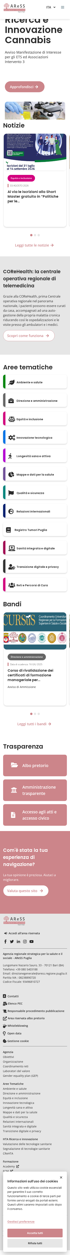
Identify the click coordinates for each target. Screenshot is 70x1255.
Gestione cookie (18, 1041)
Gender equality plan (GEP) (20, 1076)
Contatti (13, 996)
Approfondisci (21, 86)
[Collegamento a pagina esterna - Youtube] (31, 941)
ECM (6, 1171)
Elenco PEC (15, 1003)
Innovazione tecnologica (18, 1103)
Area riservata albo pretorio (26, 1018)
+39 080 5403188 (27, 969)
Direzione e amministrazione (27, 657)
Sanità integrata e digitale (20, 1126)
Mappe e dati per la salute (20, 1112)
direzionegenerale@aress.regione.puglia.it (39, 973)
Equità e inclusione (21, 178)
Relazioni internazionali (18, 1121)
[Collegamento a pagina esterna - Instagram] (25, 941)
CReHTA (8, 1153)
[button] (31, 235)
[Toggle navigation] (62, 7)
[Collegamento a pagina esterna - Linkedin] (18, 941)
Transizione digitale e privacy (22, 1131)
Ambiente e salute (15, 1089)
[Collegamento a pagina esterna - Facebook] (5, 941)
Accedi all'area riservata (24, 933)
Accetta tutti (35, 1233)
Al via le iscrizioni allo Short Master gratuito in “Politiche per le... (33, 196)
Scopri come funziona (25, 335)
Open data (14, 1033)
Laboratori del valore (16, 1071)
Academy (9, 1166)
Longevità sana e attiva (18, 1107)
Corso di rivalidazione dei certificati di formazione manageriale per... (30, 675)
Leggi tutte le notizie (32, 245)
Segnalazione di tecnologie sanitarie (26, 1149)
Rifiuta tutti (35, 1243)
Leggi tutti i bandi (31, 724)
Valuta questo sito (22, 890)
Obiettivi (8, 1057)
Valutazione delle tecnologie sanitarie (27, 1144)
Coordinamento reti (15, 1066)
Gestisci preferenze (21, 1221)
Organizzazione (13, 1061)
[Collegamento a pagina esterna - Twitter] (12, 941)
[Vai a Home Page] (14, 8)
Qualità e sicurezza (15, 1117)
